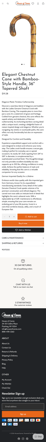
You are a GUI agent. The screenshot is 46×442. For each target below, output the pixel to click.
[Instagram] (23, 438)
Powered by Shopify (30, 433)
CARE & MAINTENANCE (13, 238)
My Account (6, 380)
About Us (5, 343)
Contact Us (6, 348)
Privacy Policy (7, 360)
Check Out (6, 388)
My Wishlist (6, 384)
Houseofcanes (19, 433)
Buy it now (23, 223)
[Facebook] (18, 438)
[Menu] (2, 3)
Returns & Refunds (9, 352)
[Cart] (43, 3)
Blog (4, 364)
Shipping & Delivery (10, 356)
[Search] (7, 3)
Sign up (23, 414)
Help (4, 368)
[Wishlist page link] (33, 3)
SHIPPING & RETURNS (12, 243)
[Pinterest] (27, 438)
